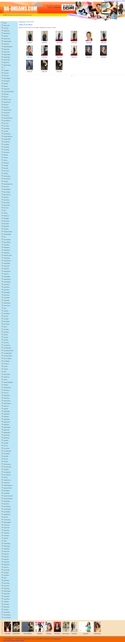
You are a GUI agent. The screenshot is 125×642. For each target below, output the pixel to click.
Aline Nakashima (6, 189)
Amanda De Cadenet (7, 255)
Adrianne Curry (6, 52)
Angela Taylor (6, 424)
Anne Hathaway (6, 490)
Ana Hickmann (6, 361)
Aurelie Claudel (6, 593)
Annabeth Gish (6, 482)
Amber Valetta (6, 295)
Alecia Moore (6, 107)
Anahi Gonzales (6, 374)
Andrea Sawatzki (6, 400)
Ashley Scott (29, 42)
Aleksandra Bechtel (7, 110)
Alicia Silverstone (7, 178)
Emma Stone (48, 633)
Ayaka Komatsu (6, 612)
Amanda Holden (6, 263)
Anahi (4, 371)
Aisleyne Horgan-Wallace (8, 91)
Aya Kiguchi (6, 609)
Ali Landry (5, 157)
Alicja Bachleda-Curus (7, 184)
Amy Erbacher (6, 324)
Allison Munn (6, 226)
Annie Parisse (6, 503)
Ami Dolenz (5, 311)
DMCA (123, 0)
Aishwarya (5, 86)
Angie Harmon (6, 437)
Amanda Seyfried (6, 279)
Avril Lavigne (6, 604)
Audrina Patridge (6, 591)
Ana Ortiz (5, 366)
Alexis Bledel (6, 144)
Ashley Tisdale (6, 570)
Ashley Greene (6, 551)
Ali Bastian (5, 155)
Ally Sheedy (5, 229)
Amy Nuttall (5, 329)
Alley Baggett (6, 218)
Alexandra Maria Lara (7, 136)
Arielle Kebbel (6, 533)
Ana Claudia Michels (7, 353)
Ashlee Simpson (6, 546)
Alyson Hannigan (7, 239)
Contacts (109, 0)
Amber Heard (6, 289)
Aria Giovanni (6, 525)
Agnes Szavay (6, 62)
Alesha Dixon (6, 115)
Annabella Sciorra (7, 480)
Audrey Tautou (6, 588)
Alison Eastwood (6, 194)
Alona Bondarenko (7, 234)
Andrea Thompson (7, 403)
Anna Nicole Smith (7, 466)
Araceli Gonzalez (6, 519)
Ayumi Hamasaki (6, 614)
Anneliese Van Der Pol (8, 496)
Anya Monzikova (6, 511)
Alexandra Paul (6, 141)
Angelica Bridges (6, 427)
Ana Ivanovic (6, 363)
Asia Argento (6, 572)
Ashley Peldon (6, 562)
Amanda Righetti (6, 276)
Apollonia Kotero (6, 514)
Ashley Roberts (6, 564)
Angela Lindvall (6, 422)
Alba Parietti (5, 104)
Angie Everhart (6, 435)
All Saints (5, 213)
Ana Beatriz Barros (7, 348)
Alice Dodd (5, 168)
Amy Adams (6, 318)
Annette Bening (6, 501)
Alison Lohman (6, 202)
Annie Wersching (6, 506)
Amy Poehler (6, 332)
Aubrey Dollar (6, 583)
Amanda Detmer (6, 258)
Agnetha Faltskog (7, 65)
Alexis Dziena (6, 147)
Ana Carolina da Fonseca (8, 350)
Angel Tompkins (6, 411)
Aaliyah (5, 22)
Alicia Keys (5, 173)
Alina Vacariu (6, 186)
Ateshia (4, 577)
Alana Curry (5, 96)
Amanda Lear (6, 268)
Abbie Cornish (6, 25)
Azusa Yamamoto (7, 617)
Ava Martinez (6, 601)
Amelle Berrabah (6, 303)
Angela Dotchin (6, 419)
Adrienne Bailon (6, 57)
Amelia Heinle (6, 300)
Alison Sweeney (6, 205)
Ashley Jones (6, 554)
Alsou (4, 237)
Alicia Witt (5, 181)
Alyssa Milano (6, 244)
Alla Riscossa (6, 215)
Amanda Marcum (6, 271)
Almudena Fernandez (7, 231)
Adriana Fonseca (6, 38)
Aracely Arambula (7, 522)
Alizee (4, 210)
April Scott (5, 517)
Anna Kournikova (7, 464)
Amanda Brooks (6, 250)
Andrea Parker (6, 398)
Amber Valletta (6, 297)
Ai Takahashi (6, 70)
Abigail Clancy (6, 30)
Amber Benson (6, 287)
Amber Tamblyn (6, 292)
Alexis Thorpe (6, 149)
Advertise (113, 0)
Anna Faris (5, 459)
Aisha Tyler (5, 83)
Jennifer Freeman (16, 633)
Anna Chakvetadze (7, 451)
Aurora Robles (6, 596)
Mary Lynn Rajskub (28, 633)
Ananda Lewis (6, 377)
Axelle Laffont (6, 607)
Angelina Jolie (6, 429)
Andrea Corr (6, 392)
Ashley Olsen (6, 559)
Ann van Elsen (6, 448)
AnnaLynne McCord (7, 488)
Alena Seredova (6, 112)
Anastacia (5, 379)
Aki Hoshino (6, 94)
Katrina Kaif (85, 633)
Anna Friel (5, 461)
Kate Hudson (74, 633)
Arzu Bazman (6, 535)
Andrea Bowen (6, 390)
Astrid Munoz (6, 575)
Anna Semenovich (7, 474)
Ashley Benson (6, 548)
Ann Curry (5, 445)
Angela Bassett (6, 414)
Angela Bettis (6, 416)
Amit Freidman (6, 313)
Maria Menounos (97, 633)
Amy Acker (5, 316)
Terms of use (118, 0)
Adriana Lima (6, 44)
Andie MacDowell (7, 387)
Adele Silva (5, 36)
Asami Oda (5, 538)
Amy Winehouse (6, 345)
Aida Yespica (6, 73)
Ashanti (5, 540)
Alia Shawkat (6, 163)
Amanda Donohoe (7, 260)
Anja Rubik (5, 443)
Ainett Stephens (6, 81)
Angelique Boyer (6, 432)
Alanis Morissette (7, 102)
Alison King (5, 197)
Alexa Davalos (6, 128)
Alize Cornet (6, 207)
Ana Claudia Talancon (7, 355)
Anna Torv (5, 477)
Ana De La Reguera (7, 358)
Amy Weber (5, 340)
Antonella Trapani (7, 509)
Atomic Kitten (6, 580)
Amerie (4, 308)
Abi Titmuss (5, 28)
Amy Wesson (6, 342)
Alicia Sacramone (6, 176)
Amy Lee (5, 326)
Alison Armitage (6, 192)
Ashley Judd (6, 556)
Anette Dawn (6, 406)
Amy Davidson (6, 321)
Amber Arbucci (6, 284)
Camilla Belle (39, 633)
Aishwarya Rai (6, 89)
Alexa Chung (6, 126)
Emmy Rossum (57, 633)
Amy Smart (5, 337)
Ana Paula (5, 369)
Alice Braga (5, 165)
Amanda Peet (6, 274)
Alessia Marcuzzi (6, 120)
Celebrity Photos (22, 21)
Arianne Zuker (6, 530)
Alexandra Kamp (6, 133)
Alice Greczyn (6, 170)
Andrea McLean (6, 395)
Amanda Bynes (6, 252)
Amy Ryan (5, 334)
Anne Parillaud (6, 493)
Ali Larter (5, 160)
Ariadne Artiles (6, 527)
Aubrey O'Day (6, 585)
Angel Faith (5, 408)
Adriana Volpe (6, 49)
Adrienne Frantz (6, 59)
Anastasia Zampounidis (8, 382)
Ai (3, 67)
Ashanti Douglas (6, 543)
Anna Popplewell (6, 472)
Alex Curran (5, 123)
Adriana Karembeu (7, 41)
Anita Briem (5, 440)
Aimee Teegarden (6, 78)
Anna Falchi (5, 456)
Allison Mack (6, 223)
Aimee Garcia (6, 75)
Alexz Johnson (6, 152)
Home (105, 0)
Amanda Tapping (6, 281)
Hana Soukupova (65, 633)
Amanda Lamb (6, 266)
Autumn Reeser (6, 599)
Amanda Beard (6, 247)
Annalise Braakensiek (7, 485)
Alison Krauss (6, 200)
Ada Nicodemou (6, 33)
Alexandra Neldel (6, 139)
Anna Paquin (6, 469)
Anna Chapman (6, 453)
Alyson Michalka (6, 242)
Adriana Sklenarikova (7, 46)
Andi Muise (5, 385)
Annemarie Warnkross (7, 498)
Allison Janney (6, 221)
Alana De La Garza (7, 99)
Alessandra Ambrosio (7, 118)
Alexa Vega (5, 131)
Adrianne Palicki (6, 54)
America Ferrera (6, 305)
